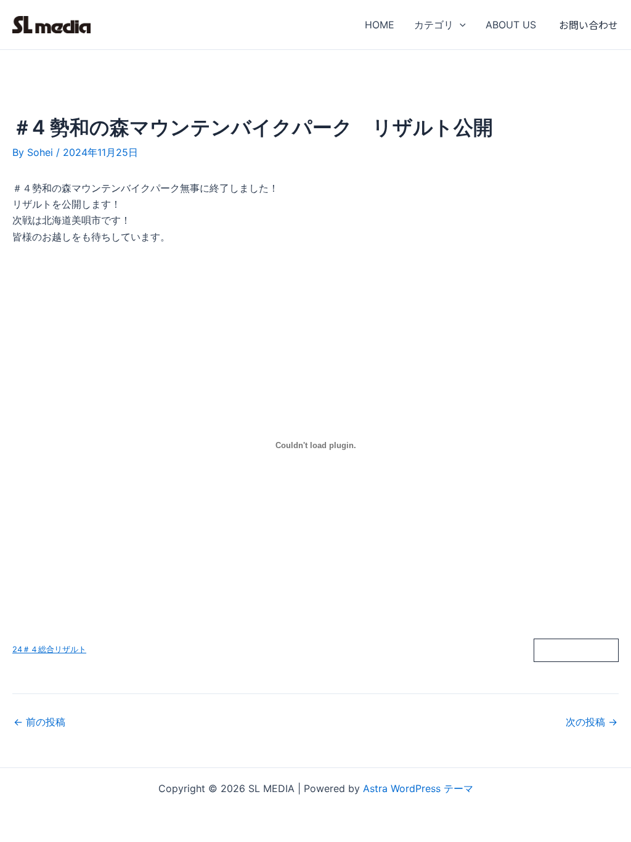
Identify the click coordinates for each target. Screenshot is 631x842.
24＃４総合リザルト (49, 649)
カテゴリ (434, 24)
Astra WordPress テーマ (418, 788)
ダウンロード (576, 650)
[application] (460, 24)
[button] (588, 24)
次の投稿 (591, 722)
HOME (379, 24)
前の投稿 (39, 722)
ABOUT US (511, 24)
